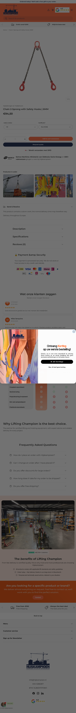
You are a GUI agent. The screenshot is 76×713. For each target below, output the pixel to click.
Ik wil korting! (57, 362)
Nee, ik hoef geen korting (57, 367)
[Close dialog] (74, 331)
